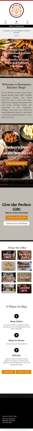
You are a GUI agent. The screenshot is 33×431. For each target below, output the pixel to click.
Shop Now (5, 401)
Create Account (19, 26)
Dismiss (16, 35)
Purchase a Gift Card (16, 217)
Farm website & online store (11, 429)
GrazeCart (25, 429)
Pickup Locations (7, 403)
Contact (5, 408)
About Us (5, 405)
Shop (5, 23)
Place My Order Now (16, 163)
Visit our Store (23, 372)
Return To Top (16, 396)
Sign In (16, 23)
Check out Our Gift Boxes (16, 223)
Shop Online (8, 372)
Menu (27, 23)
